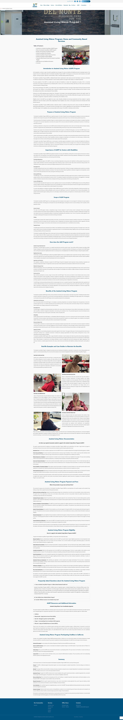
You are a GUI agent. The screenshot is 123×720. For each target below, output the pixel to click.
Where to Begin (46, 5)
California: (37, 614)
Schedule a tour (86, 1)
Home (41, 5)
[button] (63, 55)
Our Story (73, 5)
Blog (69, 5)
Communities (83, 5)
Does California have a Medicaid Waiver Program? (45, 597)
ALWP (78, 5)
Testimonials (66, 5)
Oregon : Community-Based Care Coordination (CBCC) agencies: (47, 621)
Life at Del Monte (58, 5)
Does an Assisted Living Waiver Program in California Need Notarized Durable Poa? (51, 584)
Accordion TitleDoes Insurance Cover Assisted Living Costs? (47, 599)
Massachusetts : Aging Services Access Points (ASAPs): (45, 616)
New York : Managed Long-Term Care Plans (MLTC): (45, 618)
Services (52, 5)
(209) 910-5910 (71, 1)
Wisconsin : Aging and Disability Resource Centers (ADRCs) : (46, 623)
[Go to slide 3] (75, 65)
